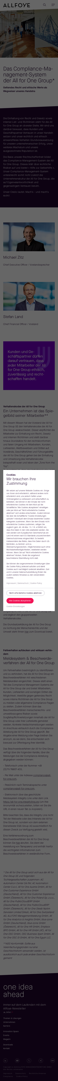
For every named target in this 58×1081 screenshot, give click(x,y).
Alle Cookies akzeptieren (20, 601)
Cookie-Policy (36, 583)
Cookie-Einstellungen (15, 607)
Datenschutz (23, 583)
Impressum (11, 583)
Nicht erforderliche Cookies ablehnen (25, 593)
